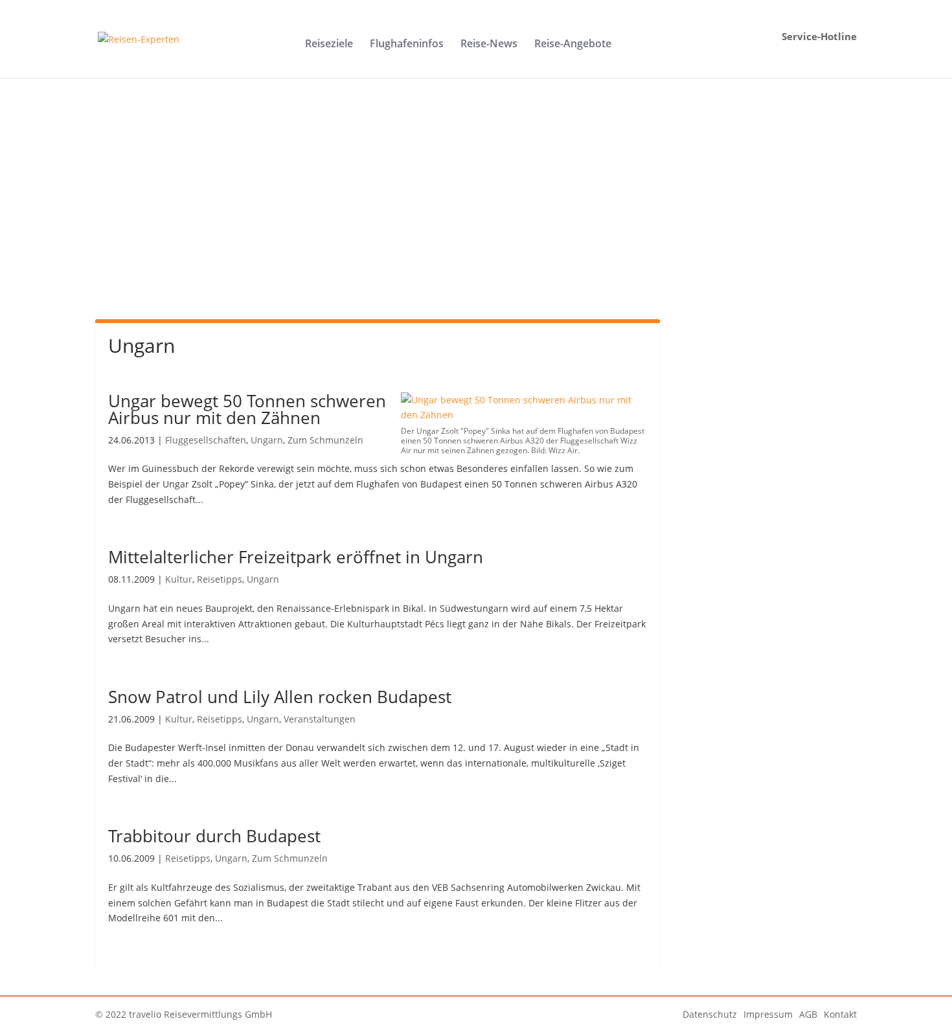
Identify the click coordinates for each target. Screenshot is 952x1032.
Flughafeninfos (407, 44)
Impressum (768, 1014)
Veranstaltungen (320, 719)
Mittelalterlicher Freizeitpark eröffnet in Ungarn (295, 556)
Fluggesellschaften (205, 440)
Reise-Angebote (572, 44)
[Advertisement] (476, 212)
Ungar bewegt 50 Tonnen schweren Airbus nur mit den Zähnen (247, 409)
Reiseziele (329, 44)
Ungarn (267, 440)
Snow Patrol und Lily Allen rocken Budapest (279, 696)
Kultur (178, 579)
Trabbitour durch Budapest (214, 835)
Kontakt (840, 1014)
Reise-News (488, 44)
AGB (808, 1014)
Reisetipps (219, 579)
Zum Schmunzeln (325, 440)
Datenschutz (710, 1014)
